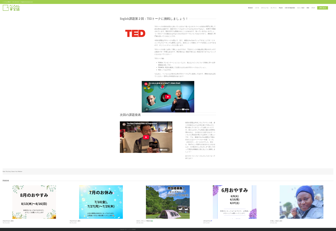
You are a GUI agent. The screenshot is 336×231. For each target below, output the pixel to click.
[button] (330, 7)
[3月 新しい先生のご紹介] (301, 202)
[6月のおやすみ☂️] (235, 202)
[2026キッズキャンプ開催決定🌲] (168, 202)
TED (159, 70)
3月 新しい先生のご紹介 (276, 221)
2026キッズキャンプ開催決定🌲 (144, 221)
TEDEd (160, 63)
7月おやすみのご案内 (74, 221)
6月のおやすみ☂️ (207, 221)
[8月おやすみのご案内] (34, 202)
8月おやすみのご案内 (8, 221)
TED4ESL (161, 67)
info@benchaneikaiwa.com (26, 2)
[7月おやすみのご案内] (101, 202)
